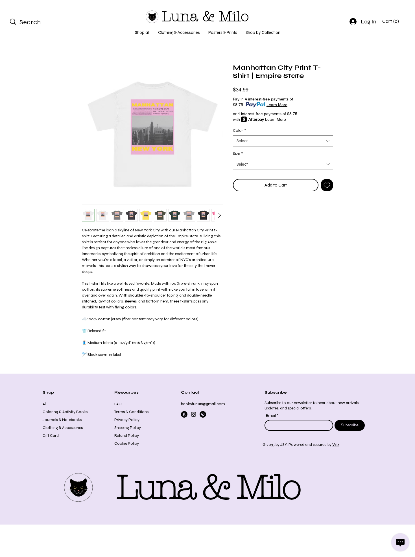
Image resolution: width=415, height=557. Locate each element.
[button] (392, 21)
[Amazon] (184, 414)
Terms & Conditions (131, 411)
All (45, 404)
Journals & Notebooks (62, 419)
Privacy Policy (126, 419)
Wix (335, 444)
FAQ (118, 404)
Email (271, 416)
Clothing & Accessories (63, 427)
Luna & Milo (205, 16)
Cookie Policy (126, 443)
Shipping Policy (127, 427)
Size (238, 153)
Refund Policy (126, 435)
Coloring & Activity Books (65, 411)
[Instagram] (193, 414)
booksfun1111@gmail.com (203, 404)
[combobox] (283, 140)
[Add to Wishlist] (327, 185)
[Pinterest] (203, 414)
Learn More (277, 104)
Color (239, 130)
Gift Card (51, 435)
